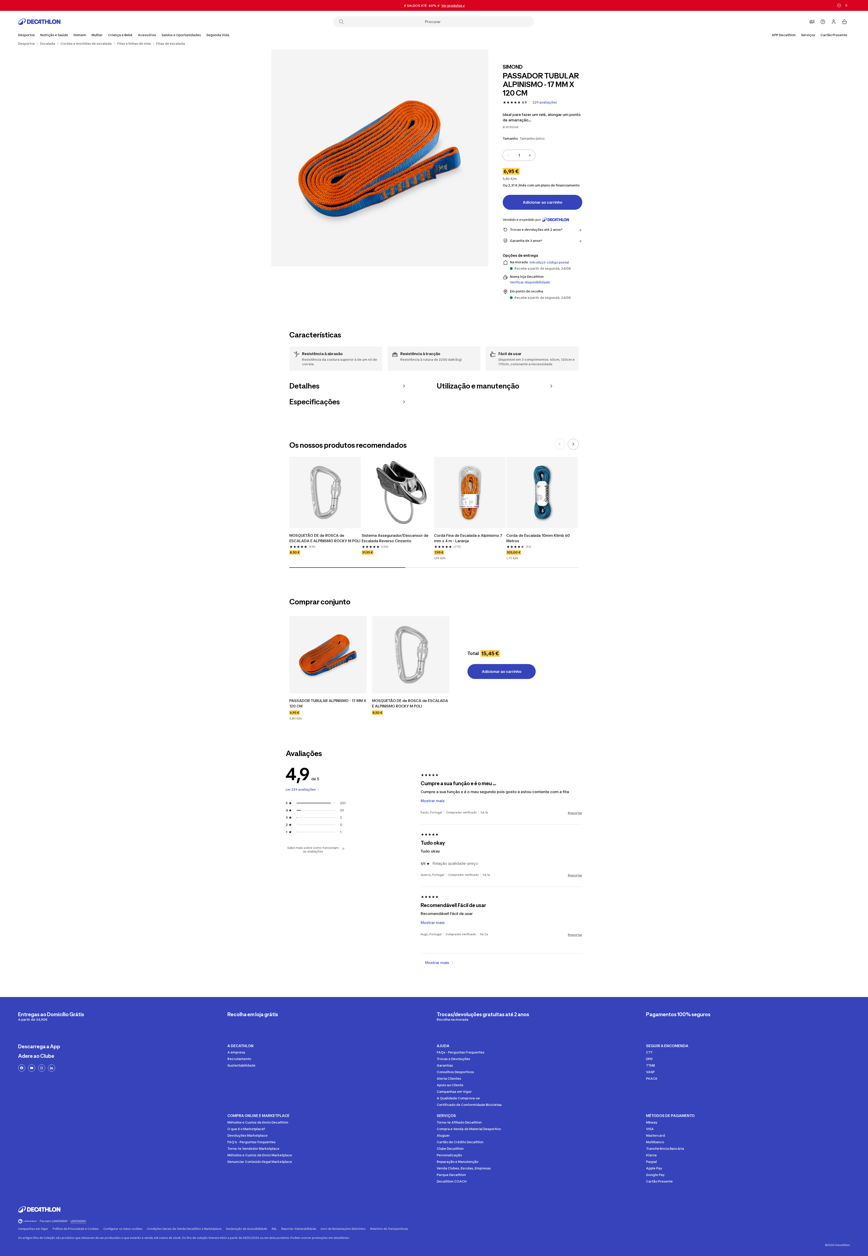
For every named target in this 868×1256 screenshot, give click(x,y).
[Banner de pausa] (839, 5)
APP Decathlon (784, 35)
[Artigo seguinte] (573, 444)
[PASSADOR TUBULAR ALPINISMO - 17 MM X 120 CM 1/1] (379, 157)
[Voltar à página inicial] (39, 22)
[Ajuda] (822, 21)
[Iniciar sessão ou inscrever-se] (833, 21)
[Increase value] (529, 155)
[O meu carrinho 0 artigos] (844, 21)
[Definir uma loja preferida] (812, 21)
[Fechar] (846, 5)
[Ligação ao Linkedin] (51, 1068)
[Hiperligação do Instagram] (41, 1068)
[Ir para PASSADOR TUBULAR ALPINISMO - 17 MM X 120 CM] (328, 654)
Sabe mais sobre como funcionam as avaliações (313, 849)
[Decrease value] (508, 155)
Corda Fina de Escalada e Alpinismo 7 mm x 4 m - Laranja (468, 538)
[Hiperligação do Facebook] (21, 1068)
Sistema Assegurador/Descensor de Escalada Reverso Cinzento (395, 538)
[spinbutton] (519, 155)
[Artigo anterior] (559, 444)
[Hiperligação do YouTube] (31, 1068)
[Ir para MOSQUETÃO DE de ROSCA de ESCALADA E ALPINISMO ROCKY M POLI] (410, 654)
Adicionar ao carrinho (542, 202)
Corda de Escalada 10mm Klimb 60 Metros (538, 538)
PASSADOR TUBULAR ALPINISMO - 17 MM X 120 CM (328, 703)
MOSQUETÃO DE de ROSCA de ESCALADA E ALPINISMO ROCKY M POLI (325, 538)
